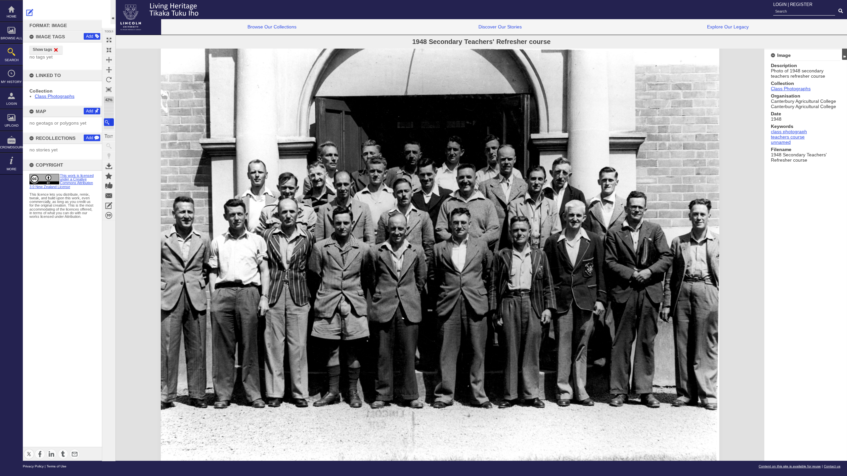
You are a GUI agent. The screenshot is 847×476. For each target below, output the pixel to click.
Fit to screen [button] (108, 50)
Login (11, 103)
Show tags (42, 49)
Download (108, 166)
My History (11, 82)
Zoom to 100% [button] (108, 90)
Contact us (832, 466)
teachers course (788, 136)
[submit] (840, 11)
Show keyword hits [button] (108, 146)
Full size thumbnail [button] (108, 40)
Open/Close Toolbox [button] (113, 12)
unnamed (781, 142)
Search (12, 60)
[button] (109, 122)
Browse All (11, 38)
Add (89, 36)
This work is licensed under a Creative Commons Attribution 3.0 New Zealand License (61, 181)
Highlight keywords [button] (108, 156)
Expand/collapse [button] (844, 54)
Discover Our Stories (500, 26)
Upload (12, 125)
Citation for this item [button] (108, 215)
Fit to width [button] (108, 60)
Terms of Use (57, 466)
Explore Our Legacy (728, 26)
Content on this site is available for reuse (790, 466)
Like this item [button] (108, 186)
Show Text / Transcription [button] (108, 136)
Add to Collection (108, 176)
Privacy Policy (33, 466)
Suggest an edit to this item (29, 12)
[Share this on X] (29, 450)
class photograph (789, 131)
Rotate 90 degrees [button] (108, 80)
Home (12, 16)
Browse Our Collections (271, 26)
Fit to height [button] (108, 70)
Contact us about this (108, 196)
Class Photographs (54, 96)
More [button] (12, 169)
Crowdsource (11, 147)
